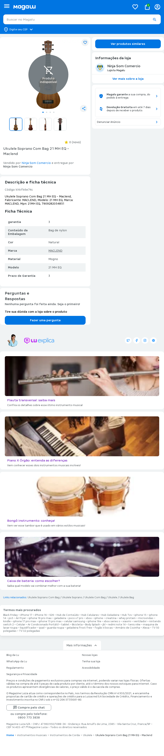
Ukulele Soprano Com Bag (44, 597)
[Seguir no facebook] (136, 340)
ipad (41, 627)
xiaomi (127, 621)
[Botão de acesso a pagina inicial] (70, 6)
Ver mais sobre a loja (128, 78)
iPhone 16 (41, 615)
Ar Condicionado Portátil (43, 624)
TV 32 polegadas (29, 631)
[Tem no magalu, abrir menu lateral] (6, 6)
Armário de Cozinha (127, 627)
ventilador (140, 621)
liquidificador (28, 627)
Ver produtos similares (128, 43)
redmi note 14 (117, 624)
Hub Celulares (90, 615)
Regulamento (15, 667)
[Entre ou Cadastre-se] (157, 6)
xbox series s (112, 621)
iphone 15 (140, 615)
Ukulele (112, 597)
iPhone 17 (26, 615)
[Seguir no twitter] (128, 340)
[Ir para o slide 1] (43, 112)
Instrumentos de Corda (65, 735)
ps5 (11, 618)
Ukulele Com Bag (95, 597)
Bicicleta (77, 624)
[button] (154, 19)
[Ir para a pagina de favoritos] (135, 7)
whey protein (127, 618)
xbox (89, 618)
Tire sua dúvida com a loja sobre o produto (36, 311)
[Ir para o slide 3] (50, 112)
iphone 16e (94, 621)
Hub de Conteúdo (68, 615)
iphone (98, 618)
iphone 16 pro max (40, 618)
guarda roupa (55, 627)
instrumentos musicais (32, 735)
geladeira (60, 618)
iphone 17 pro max (24, 621)
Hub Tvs (127, 615)
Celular (20, 624)
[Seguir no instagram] (145, 340)
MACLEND (55, 250)
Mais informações (79, 645)
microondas (145, 618)
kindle (7, 621)
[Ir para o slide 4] (53, 112)
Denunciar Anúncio (108, 122)
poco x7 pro (76, 618)
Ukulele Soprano (72, 597)
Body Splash (92, 624)
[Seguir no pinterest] (153, 340)
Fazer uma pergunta (45, 320)
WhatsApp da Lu (16, 661)
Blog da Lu (12, 655)
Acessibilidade (91, 667)
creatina (111, 618)
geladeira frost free (79, 627)
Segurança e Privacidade (21, 674)
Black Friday (10, 615)
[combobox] (82, 19)
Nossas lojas (90, 655)
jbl (104, 624)
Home (10, 735)
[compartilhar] (83, 108)
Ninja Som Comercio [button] (36, 163)
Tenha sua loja (91, 661)
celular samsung (74, 621)
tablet (65, 624)
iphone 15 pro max (50, 621)
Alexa (146, 627)
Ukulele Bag (127, 597)
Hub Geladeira (110, 615)
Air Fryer (21, 618)
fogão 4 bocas (104, 627)
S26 (51, 615)
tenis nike (134, 624)
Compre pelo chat (31, 707)
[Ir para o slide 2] (46, 112)
